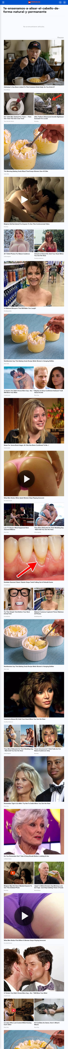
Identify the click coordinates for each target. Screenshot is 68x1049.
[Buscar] (60, 2)
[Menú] (3, 2)
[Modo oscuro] (64, 2)
